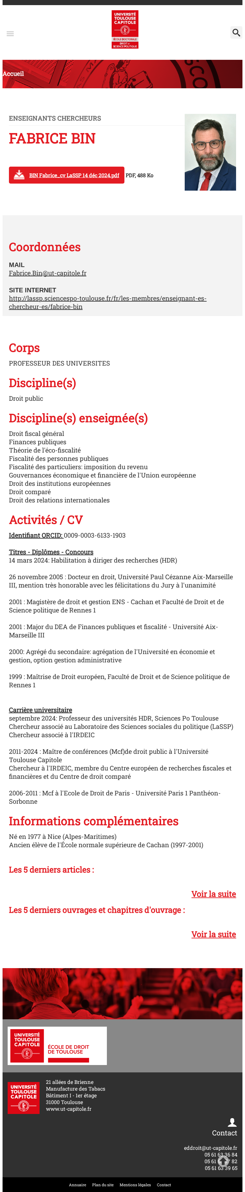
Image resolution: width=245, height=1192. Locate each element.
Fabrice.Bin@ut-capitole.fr (47, 273)
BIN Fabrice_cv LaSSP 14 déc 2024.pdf (74, 175)
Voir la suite (213, 893)
